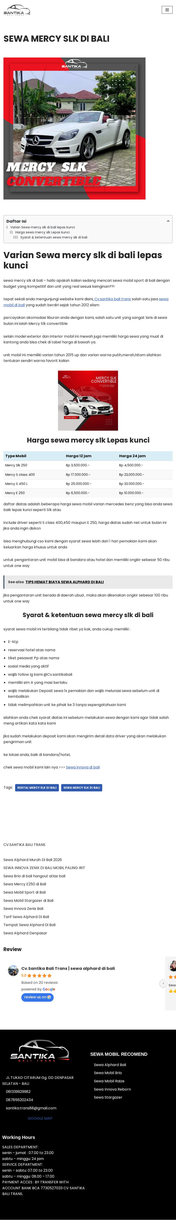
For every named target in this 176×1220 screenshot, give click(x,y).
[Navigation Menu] (167, 10)
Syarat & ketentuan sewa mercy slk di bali (53, 237)
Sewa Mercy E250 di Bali (24, 884)
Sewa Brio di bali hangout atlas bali (34, 876)
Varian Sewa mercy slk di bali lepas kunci (42, 227)
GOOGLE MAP (40, 1118)
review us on (35, 997)
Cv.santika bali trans (112, 299)
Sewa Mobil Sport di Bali (24, 892)
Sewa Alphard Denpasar (25, 933)
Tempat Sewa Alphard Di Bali (29, 924)
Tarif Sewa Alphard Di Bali (26, 916)
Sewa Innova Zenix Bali (23, 908)
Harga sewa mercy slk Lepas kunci (42, 232)
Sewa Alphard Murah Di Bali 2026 (32, 859)
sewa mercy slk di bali (81, 788)
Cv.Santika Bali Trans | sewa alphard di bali (68, 968)
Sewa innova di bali (83, 767)
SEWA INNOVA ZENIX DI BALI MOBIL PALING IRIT (44, 867)
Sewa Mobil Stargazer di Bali (28, 900)
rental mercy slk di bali (37, 788)
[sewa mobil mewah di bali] (17, 9)
